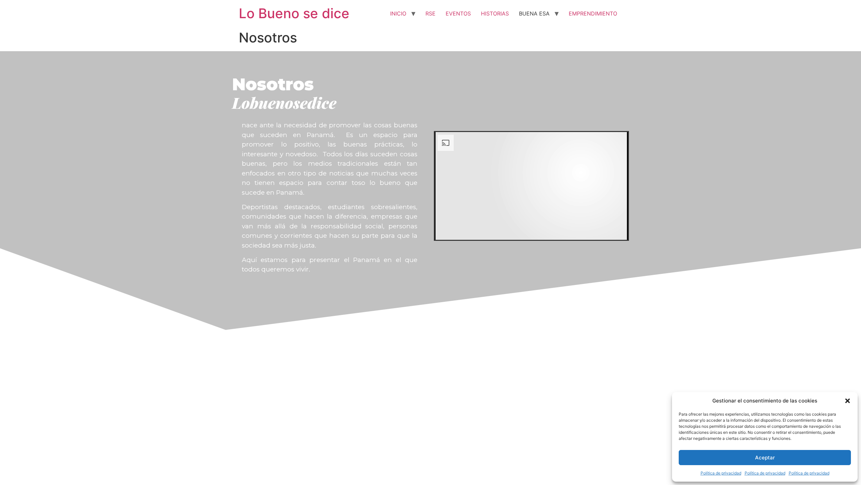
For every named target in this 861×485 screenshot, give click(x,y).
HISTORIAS (495, 13)
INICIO (398, 13)
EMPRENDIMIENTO (593, 13)
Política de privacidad (721, 473)
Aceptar (765, 457)
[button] (847, 400)
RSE (430, 13)
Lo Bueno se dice (294, 13)
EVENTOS (458, 13)
